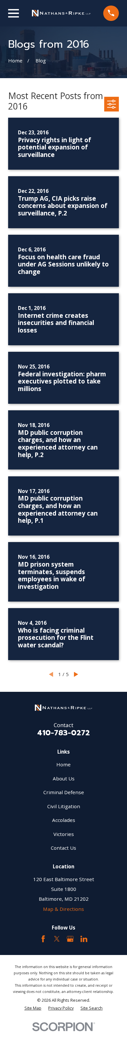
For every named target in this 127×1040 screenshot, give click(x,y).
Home (63, 764)
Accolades (63, 820)
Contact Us (63, 847)
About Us (64, 778)
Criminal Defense (63, 792)
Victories (63, 834)
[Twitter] (56, 938)
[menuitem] (32, 1008)
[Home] (61, 13)
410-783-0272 (63, 733)
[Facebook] (43, 938)
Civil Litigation (63, 806)
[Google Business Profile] (70, 938)
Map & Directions (63, 909)
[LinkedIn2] (83, 938)
